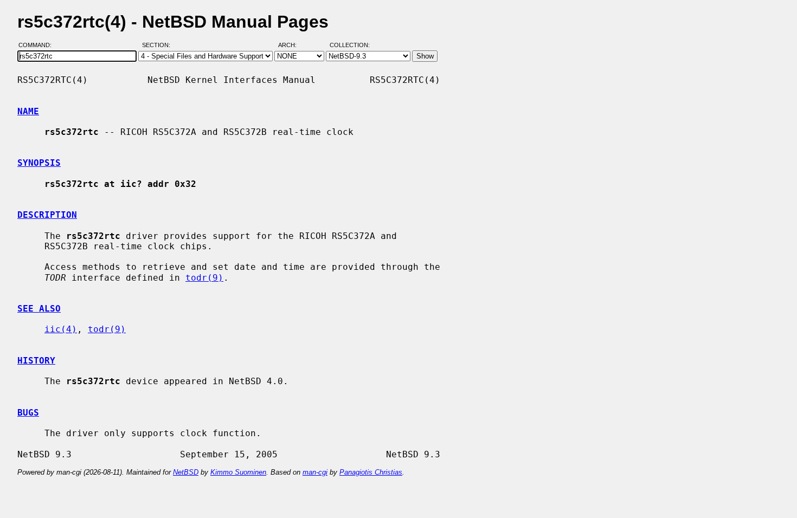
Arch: (292, 45)
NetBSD (185, 472)
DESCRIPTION (47, 215)
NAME (28, 111)
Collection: (350, 45)
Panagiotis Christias (370, 472)
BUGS (28, 412)
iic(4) (60, 329)
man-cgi (315, 472)
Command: (38, 45)
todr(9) (204, 278)
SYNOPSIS (39, 163)
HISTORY (36, 360)
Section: (158, 45)
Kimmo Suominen (238, 472)
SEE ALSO (39, 308)
